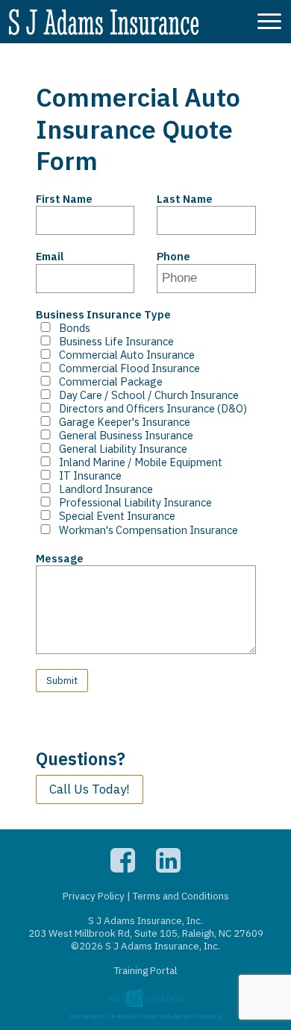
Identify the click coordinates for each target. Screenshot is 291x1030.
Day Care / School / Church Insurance (149, 395)
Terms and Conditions (181, 895)
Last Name (185, 199)
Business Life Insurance (116, 341)
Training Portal (145, 970)
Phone (173, 256)
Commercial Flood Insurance (129, 368)
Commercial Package (111, 382)
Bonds (74, 328)
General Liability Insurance (123, 449)
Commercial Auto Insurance (127, 355)
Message (60, 558)
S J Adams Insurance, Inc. (103, 24)
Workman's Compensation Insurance (148, 530)
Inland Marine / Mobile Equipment (140, 462)
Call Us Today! (89, 789)
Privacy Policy (94, 895)
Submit (62, 680)
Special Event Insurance (117, 516)
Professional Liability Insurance (135, 502)
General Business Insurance (126, 435)
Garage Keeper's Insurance (124, 422)
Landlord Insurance (106, 489)
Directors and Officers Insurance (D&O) (153, 408)
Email (49, 256)
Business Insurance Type (103, 314)
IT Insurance (90, 476)
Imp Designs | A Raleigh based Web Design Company (145, 1014)
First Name (64, 199)
